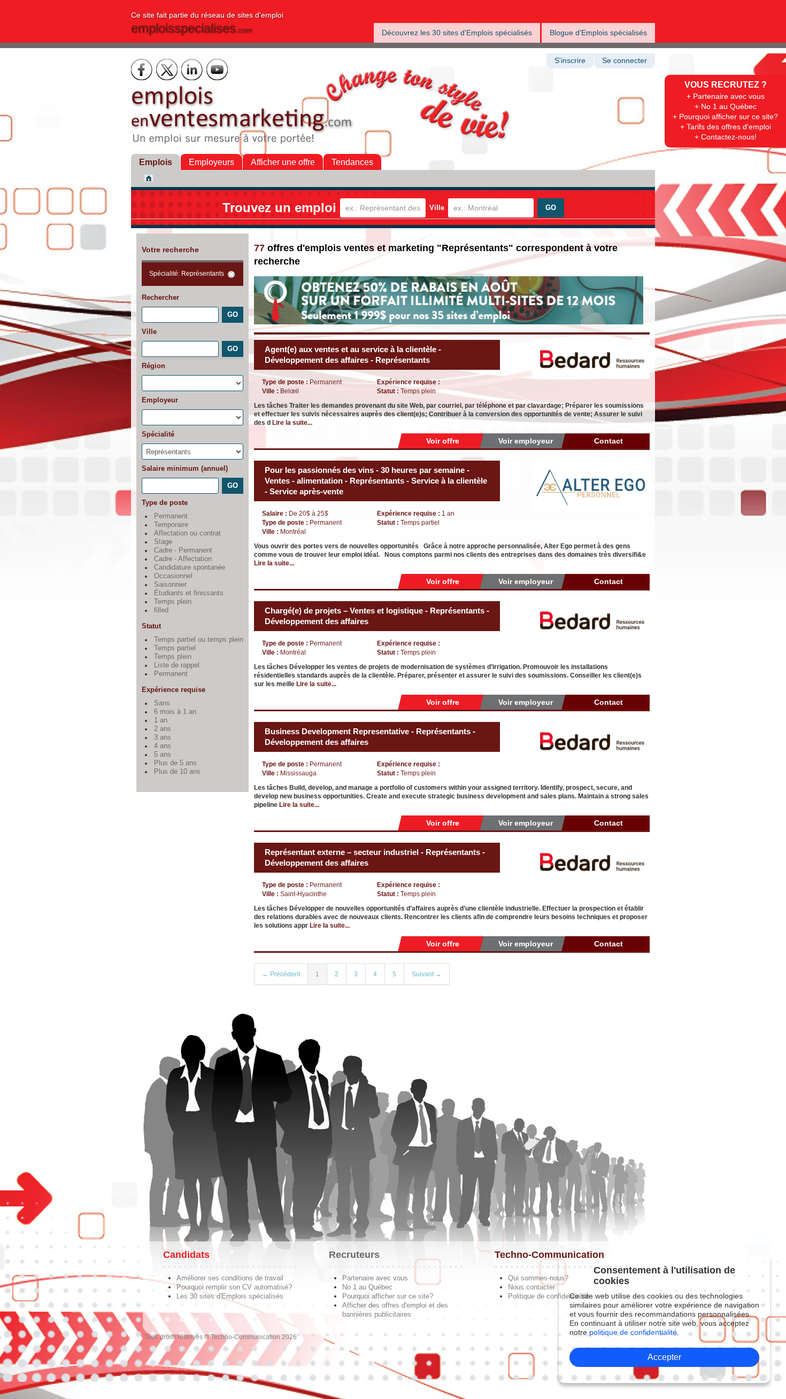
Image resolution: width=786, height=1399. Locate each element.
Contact (608, 441)
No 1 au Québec (367, 1287)
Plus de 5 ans (175, 763)
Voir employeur (525, 441)
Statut (151, 626)
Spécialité (158, 434)
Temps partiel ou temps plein (198, 639)
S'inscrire (569, 61)
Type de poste (165, 503)
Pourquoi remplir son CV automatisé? (234, 1287)
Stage (163, 542)
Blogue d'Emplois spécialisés (598, 32)
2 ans (162, 729)
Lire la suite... (292, 422)
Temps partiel (175, 648)
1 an (160, 720)
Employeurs (211, 162)
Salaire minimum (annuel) (185, 468)
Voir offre (442, 441)
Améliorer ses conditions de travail (229, 1278)
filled (161, 610)
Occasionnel (173, 576)
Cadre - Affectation (183, 559)
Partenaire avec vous (375, 1278)
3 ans (162, 737)
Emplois (155, 162)
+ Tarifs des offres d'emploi (725, 126)
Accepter (664, 1357)
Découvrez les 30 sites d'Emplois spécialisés (457, 32)
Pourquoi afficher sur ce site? (387, 1296)
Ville (436, 208)
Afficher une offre (283, 162)
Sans (162, 703)
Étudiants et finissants (189, 593)
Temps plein (172, 601)
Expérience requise (173, 690)
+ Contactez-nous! (726, 137)
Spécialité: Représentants (186, 273)
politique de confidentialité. (634, 1332)
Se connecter (624, 61)
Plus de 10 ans (177, 771)
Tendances (352, 162)
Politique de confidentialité (548, 1296)
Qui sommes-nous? (538, 1278)
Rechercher (160, 297)
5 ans (162, 754)
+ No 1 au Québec (726, 106)
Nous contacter (531, 1287)
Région (153, 366)
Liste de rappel (176, 665)
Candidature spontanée (189, 567)
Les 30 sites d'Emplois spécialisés (229, 1296)
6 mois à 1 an (175, 712)
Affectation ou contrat (187, 533)
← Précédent (281, 974)
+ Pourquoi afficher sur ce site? (725, 116)
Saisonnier (170, 584)
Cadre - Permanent (183, 550)
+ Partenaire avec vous (726, 96)
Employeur (160, 400)
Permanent (171, 516)
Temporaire (171, 524)
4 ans (162, 746)
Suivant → (427, 974)
